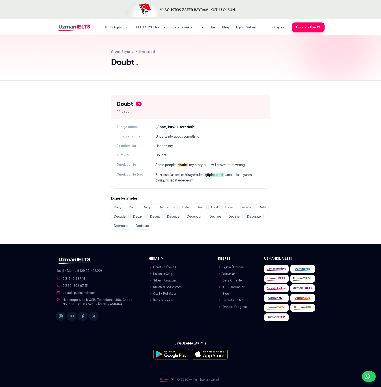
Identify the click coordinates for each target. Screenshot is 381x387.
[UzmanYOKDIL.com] (276, 308)
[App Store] (210, 354)
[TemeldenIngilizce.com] (276, 288)
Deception (194, 216)
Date (185, 207)
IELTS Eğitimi (114, 27)
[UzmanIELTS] (74, 27)
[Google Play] (171, 354)
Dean (229, 207)
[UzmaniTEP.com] (276, 317)
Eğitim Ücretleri (233, 267)
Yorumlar (208, 27)
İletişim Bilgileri (163, 300)
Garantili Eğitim (232, 300)
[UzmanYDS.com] (302, 298)
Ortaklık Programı (234, 307)
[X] (94, 316)
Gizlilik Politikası (164, 293)
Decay (138, 216)
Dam (132, 207)
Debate (246, 207)
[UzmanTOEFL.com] (302, 288)
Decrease (121, 226)
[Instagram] (60, 316)
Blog (225, 27)
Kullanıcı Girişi (163, 274)
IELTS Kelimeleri (233, 287)
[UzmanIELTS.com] (276, 279)
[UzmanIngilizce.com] (276, 269)
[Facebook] (82, 316)
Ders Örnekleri (183, 27)
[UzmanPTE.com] (302, 269)
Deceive (173, 216)
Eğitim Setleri (246, 27)
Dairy (117, 207)
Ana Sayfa (122, 52)
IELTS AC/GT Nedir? (150, 27)
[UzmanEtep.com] (302, 308)
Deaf (200, 207)
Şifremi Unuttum (164, 280)
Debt (262, 207)
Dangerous (167, 207)
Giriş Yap (279, 27)
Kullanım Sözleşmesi (167, 287)
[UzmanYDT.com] (276, 298)
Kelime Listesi (145, 52)
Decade (120, 216)
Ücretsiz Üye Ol (308, 27)
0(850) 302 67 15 (75, 285)
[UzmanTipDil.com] (302, 279)
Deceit (155, 216)
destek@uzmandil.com (79, 292)
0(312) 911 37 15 (74, 278)
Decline (234, 216)
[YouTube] (71, 316)
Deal (214, 207)
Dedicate (142, 226)
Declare (215, 216)
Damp (147, 207)
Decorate (254, 216)
